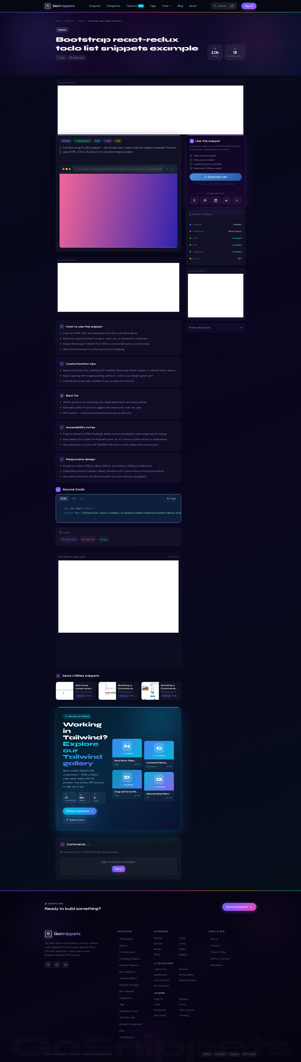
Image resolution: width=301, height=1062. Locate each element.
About (193, 6)
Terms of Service (220, 958)
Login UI (158, 999)
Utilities (81, 21)
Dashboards (160, 974)
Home (58, 21)
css (73, 498)
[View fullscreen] (172, 169)
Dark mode (160, 1015)
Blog (180, 6)
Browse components (77, 811)
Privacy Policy (218, 952)
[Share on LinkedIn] (215, 200)
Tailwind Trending (129, 984)
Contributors (126, 1037)
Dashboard (160, 1010)
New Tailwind (126, 991)
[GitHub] (48, 964)
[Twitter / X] (56, 964)
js (81, 498)
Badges (183, 954)
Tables (182, 949)
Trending (184, 1015)
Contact (215, 945)
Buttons (158, 943)
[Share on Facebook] (205, 200)
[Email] (65, 964)
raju (62, 57)
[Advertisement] (150, 110)
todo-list (88, 539)
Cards (182, 938)
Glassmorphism (187, 980)
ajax (103, 539)
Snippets (95, 6)
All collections (161, 985)
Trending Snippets (129, 958)
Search (123, 945)
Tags (153, 6)
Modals (158, 949)
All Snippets (126, 938)
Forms (182, 943)
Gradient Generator (130, 1024)
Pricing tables (186, 974)
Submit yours (76, 819)
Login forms (160, 969)
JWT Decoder (127, 1017)
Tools (165, 6)
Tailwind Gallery (128, 978)
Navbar (158, 938)
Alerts (157, 954)
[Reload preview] (167, 169)
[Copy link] (237, 200)
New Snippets (127, 971)
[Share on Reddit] (226, 200)
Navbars (183, 969)
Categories (113, 6)
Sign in (249, 6)
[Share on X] (194, 200)
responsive (69, 539)
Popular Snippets (129, 965)
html (64, 498)
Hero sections (161, 980)
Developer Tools (128, 1011)
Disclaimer (216, 965)
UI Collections (127, 952)
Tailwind (134, 6)
